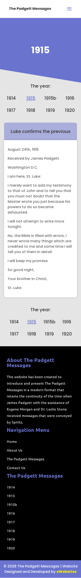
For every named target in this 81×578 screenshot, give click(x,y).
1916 (69, 98)
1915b (50, 98)
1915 (40, 50)
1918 (30, 110)
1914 (11, 98)
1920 (70, 110)
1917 (11, 110)
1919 (50, 110)
